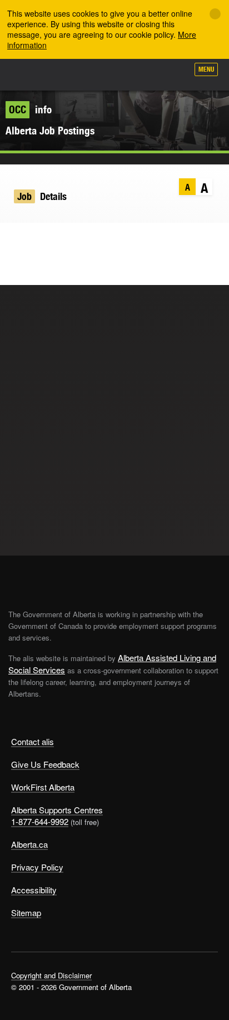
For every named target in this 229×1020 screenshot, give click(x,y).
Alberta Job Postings (50, 130)
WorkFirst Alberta (42, 787)
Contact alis (32, 741)
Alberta (29, 74)
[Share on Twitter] (14, 239)
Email (79, 239)
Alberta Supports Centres (57, 810)
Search (174, 73)
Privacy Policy (37, 867)
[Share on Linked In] (57, 239)
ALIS (68, 74)
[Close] (215, 13)
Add (120, 73)
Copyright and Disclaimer (51, 975)
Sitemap (26, 912)
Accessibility (34, 890)
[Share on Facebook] (36, 239)
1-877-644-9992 (39, 821)
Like (148, 72)
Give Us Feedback (45, 764)
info (30, 109)
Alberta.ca (29, 844)
